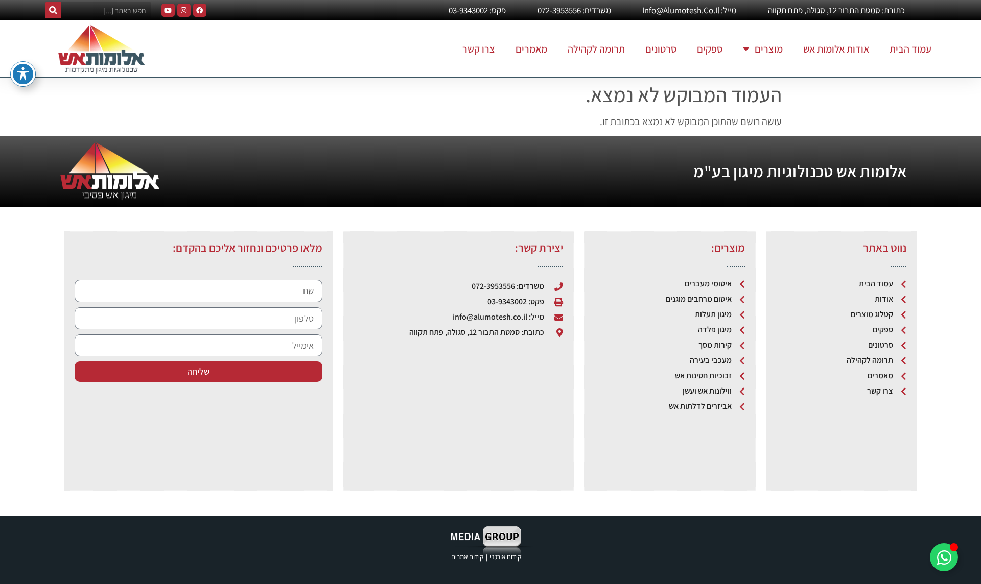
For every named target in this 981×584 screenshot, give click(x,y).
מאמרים (531, 49)
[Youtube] (168, 10)
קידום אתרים (467, 557)
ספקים (709, 49)
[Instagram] (184, 10)
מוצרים (769, 49)
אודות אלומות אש (836, 49)
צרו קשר (478, 49)
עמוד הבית (910, 49)
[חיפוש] (53, 10)
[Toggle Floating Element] (944, 557)
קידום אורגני (506, 557)
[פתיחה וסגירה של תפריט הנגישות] (23, 74)
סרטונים (660, 49)
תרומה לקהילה (596, 49)
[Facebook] (199, 10)
